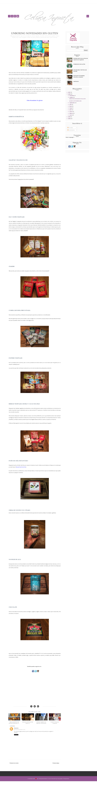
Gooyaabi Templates (63, 778)
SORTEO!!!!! (76, 81)
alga (21, 35)
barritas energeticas (27, 35)
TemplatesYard (43, 778)
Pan (31, 37)
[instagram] (15, 16)
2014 (69, 118)
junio (70, 106)
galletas (54, 35)
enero (70, 115)
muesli (20, 37)
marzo (71, 111)
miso (17, 37)
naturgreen (24, 37)
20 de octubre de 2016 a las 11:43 (20, 729)
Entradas (70, 127)
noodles (28, 37)
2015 (69, 116)
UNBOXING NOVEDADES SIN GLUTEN (77, 98)
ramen (48, 37)
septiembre (72, 102)
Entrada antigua (56, 763)
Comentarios (71, 130)
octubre (71, 97)
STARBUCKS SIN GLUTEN (79, 64)
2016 (69, 94)
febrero (71, 113)
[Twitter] (35, 706)
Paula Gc (16, 728)
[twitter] (12, 16)
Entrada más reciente (14, 763)
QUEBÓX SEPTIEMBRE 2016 (75, 101)
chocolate (42, 35)
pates (34, 37)
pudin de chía (43, 37)
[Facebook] (31, 706)
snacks (51, 37)
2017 (69, 92)
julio (70, 104)
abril (70, 109)
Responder (16, 734)
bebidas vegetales (35, 35)
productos (38, 37)
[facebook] (9, 16)
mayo (70, 108)
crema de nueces (48, 35)
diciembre (72, 95)
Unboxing (55, 37)
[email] (18, 16)
